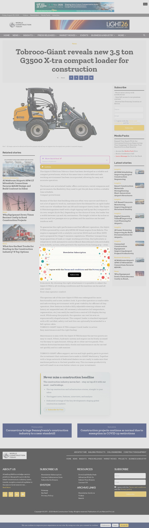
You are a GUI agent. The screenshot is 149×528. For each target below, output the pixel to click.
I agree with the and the (77, 269)
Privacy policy (99, 269)
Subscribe (74, 274)
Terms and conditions (74, 269)
